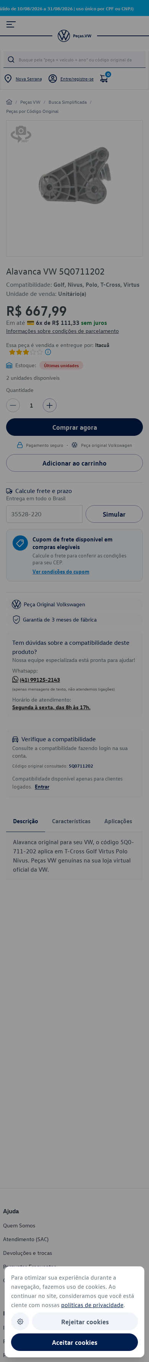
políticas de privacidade (92, 1305)
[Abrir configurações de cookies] (20, 1321)
